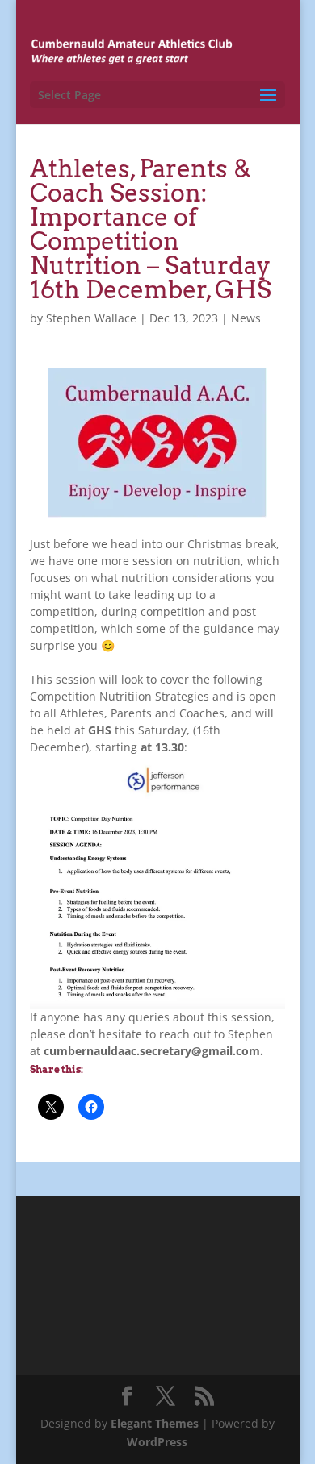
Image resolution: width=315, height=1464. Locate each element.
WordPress (157, 1441)
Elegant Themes (155, 1423)
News (246, 318)
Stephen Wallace (91, 318)
